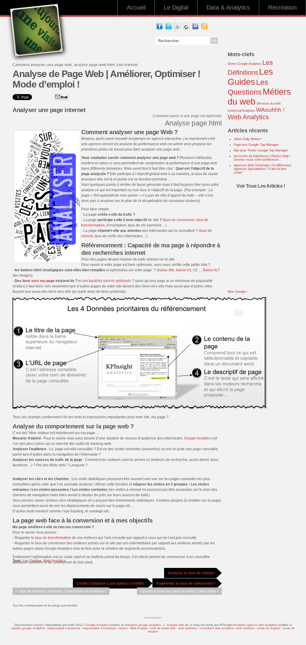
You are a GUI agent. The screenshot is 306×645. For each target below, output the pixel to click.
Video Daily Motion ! (248, 139)
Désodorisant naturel (28, 624)
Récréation (282, 7)
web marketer (187, 628)
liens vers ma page (38, 281)
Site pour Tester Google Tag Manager (261, 150)
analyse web (175, 624)
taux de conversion (179, 220)
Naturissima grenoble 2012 (64, 624)
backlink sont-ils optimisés (110, 281)
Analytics (240, 624)
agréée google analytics (28, 628)
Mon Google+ (237, 291)
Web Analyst (139, 628)
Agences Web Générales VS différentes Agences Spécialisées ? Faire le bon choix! (262, 168)
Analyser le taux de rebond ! (191, 573)
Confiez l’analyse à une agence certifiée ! (111, 583)
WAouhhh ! (270, 110)
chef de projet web (163, 628)
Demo (232, 63)
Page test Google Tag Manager (256, 144)
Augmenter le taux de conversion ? (185, 583)
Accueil (136, 7)
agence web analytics (262, 624)
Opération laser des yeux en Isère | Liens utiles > (179, 591)
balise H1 (184, 270)
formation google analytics (143, 624)
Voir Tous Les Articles (260, 186)
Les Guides (32, 561)
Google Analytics (197, 438)
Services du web (268, 103)
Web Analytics (54, 561)
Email (63, 97)
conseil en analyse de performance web (134, 144)
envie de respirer (268, 628)
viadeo (123, 628)
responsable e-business (63, 628)
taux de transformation (53, 538)
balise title (166, 270)
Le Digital (176, 7)
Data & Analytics (228, 7)
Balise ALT (211, 270)
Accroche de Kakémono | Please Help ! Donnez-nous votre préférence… (262, 157)
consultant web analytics (216, 628)
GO (214, 40)
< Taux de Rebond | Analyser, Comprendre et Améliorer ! (61, 591)
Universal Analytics (241, 110)
